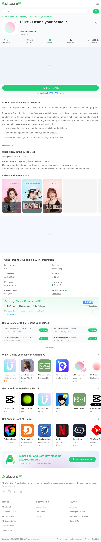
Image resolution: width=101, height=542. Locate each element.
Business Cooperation (78, 516)
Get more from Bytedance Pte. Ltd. (21, 388)
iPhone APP (7, 530)
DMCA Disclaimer (76, 539)
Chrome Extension (9, 512)
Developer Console (77, 512)
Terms (87, 539)
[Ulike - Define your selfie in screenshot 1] (32, 196)
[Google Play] (74, 285)
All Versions (50, 347)
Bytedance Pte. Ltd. (29, 31)
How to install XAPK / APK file (49, 93)
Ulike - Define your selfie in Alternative (23, 354)
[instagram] (9, 491)
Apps (12, 17)
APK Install (6, 507)
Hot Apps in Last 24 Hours (17, 419)
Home (4, 17)
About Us (73, 507)
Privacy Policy (62, 539)
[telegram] (3, 491)
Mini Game (40, 512)
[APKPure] (11, 3)
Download (44, 330)
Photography (21, 17)
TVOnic (39, 516)
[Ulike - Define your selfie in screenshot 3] (80, 196)
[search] (96, 11)
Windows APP (8, 526)
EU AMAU (95, 539)
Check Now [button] (56, 294)
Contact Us (74, 521)
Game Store (41, 507)
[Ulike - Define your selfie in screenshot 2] (52, 196)
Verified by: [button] (89, 306)
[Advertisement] (50, 65)
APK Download (8, 516)
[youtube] (20, 491)
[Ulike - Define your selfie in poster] (11, 196)
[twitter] (15, 491)
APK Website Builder (10, 521)
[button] (39, 301)
